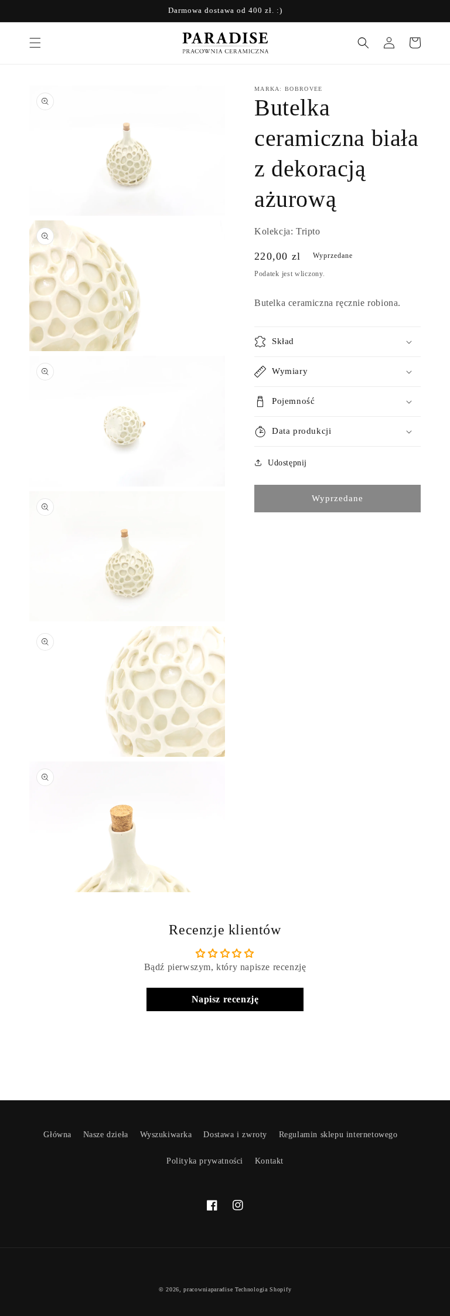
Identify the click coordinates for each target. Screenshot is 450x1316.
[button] (35, 43)
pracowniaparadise (208, 1289)
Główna (57, 1134)
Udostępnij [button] (287, 462)
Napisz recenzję (225, 999)
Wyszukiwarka (166, 1134)
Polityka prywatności (204, 1161)
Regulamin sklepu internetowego (338, 1134)
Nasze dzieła (105, 1134)
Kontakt (269, 1161)
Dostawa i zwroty (235, 1134)
